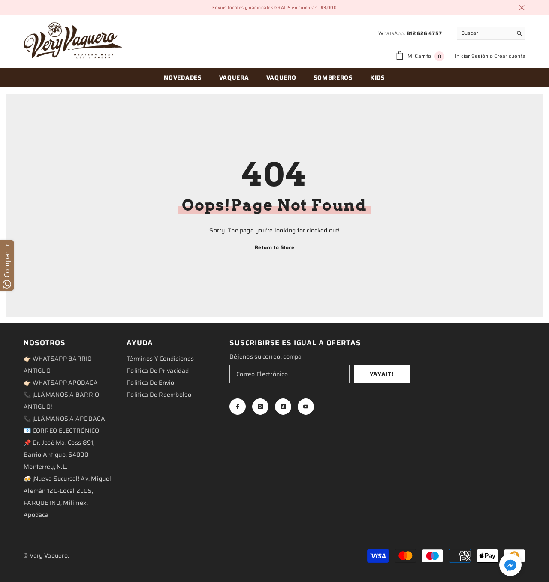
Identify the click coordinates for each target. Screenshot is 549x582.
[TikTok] (283, 406)
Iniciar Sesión (471, 56)
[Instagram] (260, 406)
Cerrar (521, 8)
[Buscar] (491, 33)
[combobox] (484, 33)
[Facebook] (237, 406)
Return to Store (274, 247)
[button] (510, 565)
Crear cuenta (509, 56)
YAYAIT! (382, 374)
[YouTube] (306, 406)
